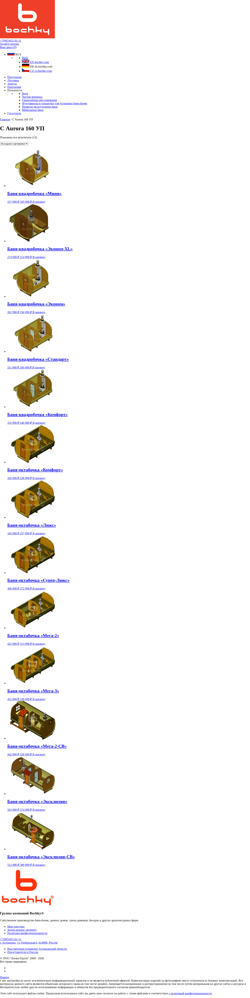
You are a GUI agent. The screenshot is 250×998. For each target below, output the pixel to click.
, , (28, 942)
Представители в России (22, 952)
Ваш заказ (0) (8, 47)
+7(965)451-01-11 (10, 40)
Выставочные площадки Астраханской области (37, 948)
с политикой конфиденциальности (190, 993)
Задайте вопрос (9, 43)
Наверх (4, 977)
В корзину (39, 201)
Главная (5, 119)
